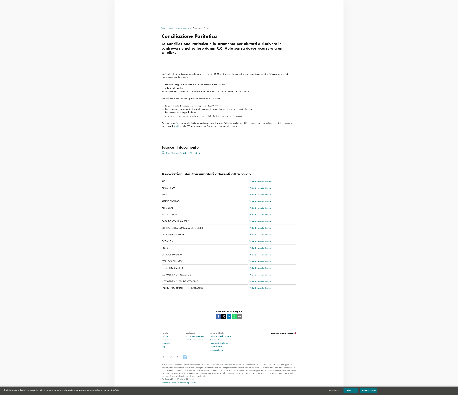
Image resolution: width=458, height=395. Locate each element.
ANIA (176, 126)
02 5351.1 (190, 379)
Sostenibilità (166, 343)
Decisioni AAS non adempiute (220, 339)
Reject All (350, 390)
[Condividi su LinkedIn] (229, 316)
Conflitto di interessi (217, 346)
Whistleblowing (183, 382)
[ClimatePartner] (185, 358)
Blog (163, 346)
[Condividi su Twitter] (223, 316)
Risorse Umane (167, 339)
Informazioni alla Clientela (219, 343)
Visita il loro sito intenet (260, 187)
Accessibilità (166, 382)
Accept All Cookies (369, 390)
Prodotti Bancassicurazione (195, 339)
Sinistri (163, 28)
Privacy (174, 382)
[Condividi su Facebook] (218, 316)
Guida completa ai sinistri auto (180, 28)
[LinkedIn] (163, 358)
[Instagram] (170, 358)
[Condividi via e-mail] (239, 316)
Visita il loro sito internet (261, 181)
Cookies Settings (334, 390)
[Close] (454, 390)
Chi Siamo (165, 336)
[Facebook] (178, 358)
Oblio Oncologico (216, 350)
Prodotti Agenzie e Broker (195, 336)
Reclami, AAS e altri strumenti (220, 336)
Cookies (193, 382)
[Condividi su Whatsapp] (234, 316)
